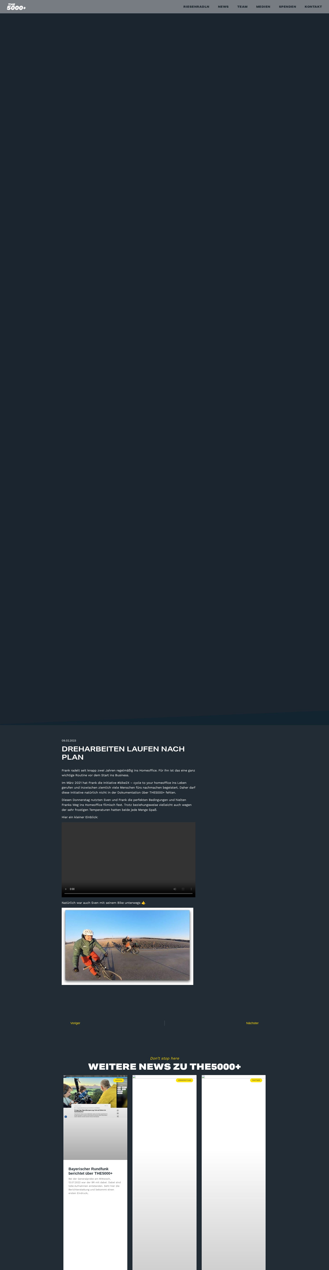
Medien (263, 7)
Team (242, 7)
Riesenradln (196, 7)
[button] (248, 983)
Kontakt (313, 7)
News (223, 7)
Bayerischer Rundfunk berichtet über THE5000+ (91, 1171)
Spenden (287, 7)
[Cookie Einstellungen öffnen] (7, 1265)
